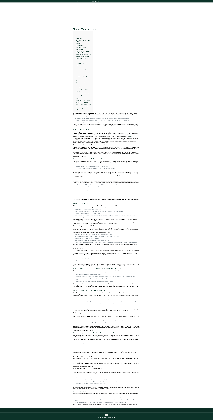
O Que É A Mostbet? (79, 67)
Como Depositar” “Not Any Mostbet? (82, 102)
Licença (77, 74)
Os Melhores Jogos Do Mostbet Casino (82, 56)
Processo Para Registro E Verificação (82, 93)
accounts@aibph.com (96, 1)
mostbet (130, 136)
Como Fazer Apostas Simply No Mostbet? (83, 69)
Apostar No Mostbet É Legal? (81, 82)
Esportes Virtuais (79, 87)
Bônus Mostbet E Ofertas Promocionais (83, 100)
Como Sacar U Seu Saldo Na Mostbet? (82, 106)
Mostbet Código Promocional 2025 (82, 47)
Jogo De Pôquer (78, 43)
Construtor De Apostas (80, 95)
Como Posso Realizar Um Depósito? (82, 72)
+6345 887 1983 (79, 1)
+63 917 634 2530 (87, 1)
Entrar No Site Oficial (79, 45)
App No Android (78, 80)
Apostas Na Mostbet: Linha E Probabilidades (83, 54)
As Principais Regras (79, 49)
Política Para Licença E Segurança (82, 61)
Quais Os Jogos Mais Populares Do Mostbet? (83, 104)
